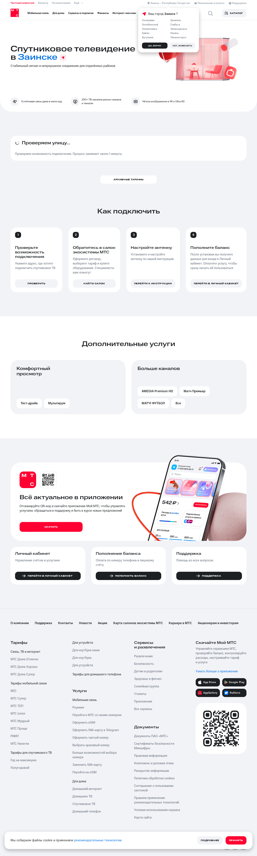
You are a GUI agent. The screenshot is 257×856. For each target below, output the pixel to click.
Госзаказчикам (61, 3)
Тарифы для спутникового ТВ (31, 753)
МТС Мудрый (20, 721)
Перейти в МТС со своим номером (97, 715)
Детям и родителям (148, 671)
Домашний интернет (87, 789)
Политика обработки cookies (154, 778)
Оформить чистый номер (90, 737)
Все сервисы (143, 709)
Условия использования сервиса (157, 810)
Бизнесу (43, 3)
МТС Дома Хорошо (24, 667)
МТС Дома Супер (23, 674)
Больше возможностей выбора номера (94, 755)
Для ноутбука (81, 658)
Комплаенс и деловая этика (154, 763)
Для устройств (82, 642)
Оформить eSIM (83, 722)
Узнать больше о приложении (217, 671)
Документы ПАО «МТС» (151, 736)
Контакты (65, 623)
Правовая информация (150, 756)
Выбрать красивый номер (90, 745)
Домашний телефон (86, 811)
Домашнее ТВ (82, 796)
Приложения (143, 701)
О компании (20, 623)
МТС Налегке (20, 743)
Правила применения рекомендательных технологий (156, 800)
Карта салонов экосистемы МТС (138, 623)
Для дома (79, 781)
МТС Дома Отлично (24, 659)
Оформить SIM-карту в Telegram (95, 730)
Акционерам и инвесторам (218, 623)
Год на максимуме (23, 760)
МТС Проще (19, 728)
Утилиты (140, 694)
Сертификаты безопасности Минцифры (154, 746)
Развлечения (143, 656)
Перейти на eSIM (84, 772)
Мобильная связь (84, 700)
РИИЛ (15, 736)
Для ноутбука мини (86, 650)
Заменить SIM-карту (87, 765)
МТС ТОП (17, 706)
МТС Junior (18, 713)
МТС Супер (18, 698)
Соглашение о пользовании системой (153, 788)
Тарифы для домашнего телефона (96, 674)
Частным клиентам (22, 3)
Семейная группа (146, 686)
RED (13, 691)
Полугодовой (20, 768)
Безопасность (144, 664)
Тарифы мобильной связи (29, 683)
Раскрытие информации (151, 771)
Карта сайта (143, 817)
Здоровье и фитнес (148, 679)
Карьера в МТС (180, 623)
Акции (102, 623)
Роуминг (78, 707)
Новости (85, 623)
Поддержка (43, 623)
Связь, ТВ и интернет (25, 652)
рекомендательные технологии (98, 840)
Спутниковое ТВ (83, 804)
